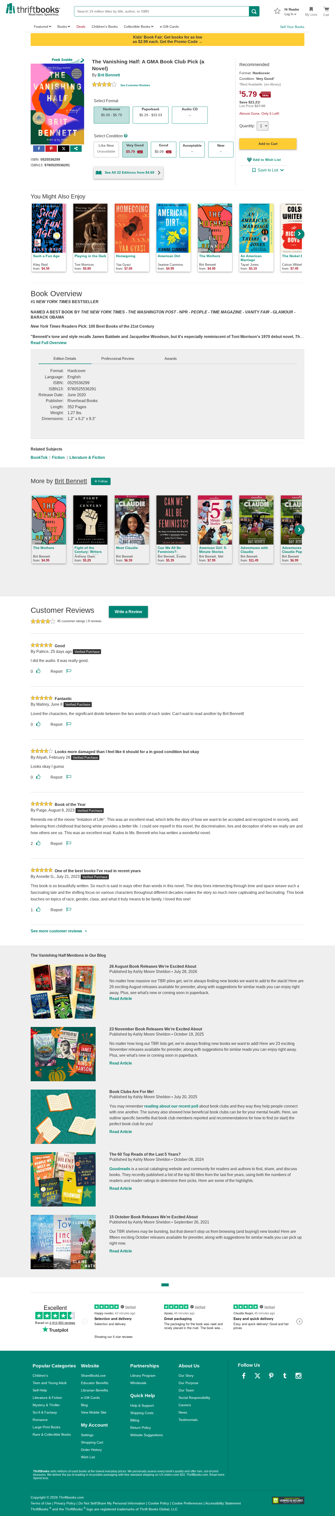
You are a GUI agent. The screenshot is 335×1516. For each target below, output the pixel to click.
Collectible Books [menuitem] (137, 26)
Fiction (58, 457)
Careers (185, 1405)
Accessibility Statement (223, 1503)
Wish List (88, 1457)
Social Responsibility (194, 1398)
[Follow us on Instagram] (298, 1376)
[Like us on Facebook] (244, 1376)
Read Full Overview (48, 343)
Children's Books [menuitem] (105, 26)
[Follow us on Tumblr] (285, 1376)
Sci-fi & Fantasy (45, 1412)
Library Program (142, 1375)
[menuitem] (291, 10)
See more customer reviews (56, 931)
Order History (91, 1450)
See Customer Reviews (135, 85)
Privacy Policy (65, 1503)
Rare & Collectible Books (52, 1434)
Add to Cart (268, 144)
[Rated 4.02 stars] (104, 85)
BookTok (39, 457)
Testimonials (188, 1420)
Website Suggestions (146, 1435)
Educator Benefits (94, 1383)
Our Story (186, 1375)
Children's (40, 1375)
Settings (87, 1435)
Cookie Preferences (187, 1503)
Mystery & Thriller (46, 1405)
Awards (171, 358)
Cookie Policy (158, 1503)
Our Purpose (188, 1383)
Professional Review (117, 358)
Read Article (120, 999)
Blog (84, 1405)
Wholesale (138, 1383)
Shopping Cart (92, 1442)
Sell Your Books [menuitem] (292, 27)
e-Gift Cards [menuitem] (169, 26)
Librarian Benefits (94, 1390)
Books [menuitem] (62, 26)
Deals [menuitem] (81, 26)
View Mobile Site (93, 1412)
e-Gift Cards (90, 1398)
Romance (40, 1420)
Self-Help (40, 1390)
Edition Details (64, 358)
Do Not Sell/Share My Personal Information (111, 1503)
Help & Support (142, 1405)
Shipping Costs (142, 1413)
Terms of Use (41, 1503)
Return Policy (140, 1428)
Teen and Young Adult (49, 1383)
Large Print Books (46, 1427)
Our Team (186, 1390)
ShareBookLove (93, 1375)
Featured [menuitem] (41, 26)
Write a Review (128, 612)
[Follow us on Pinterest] (271, 1376)
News (183, 1412)
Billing (134, 1420)
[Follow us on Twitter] (257, 1376)
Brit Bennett (109, 75)
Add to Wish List (267, 160)
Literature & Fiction (87, 457)
